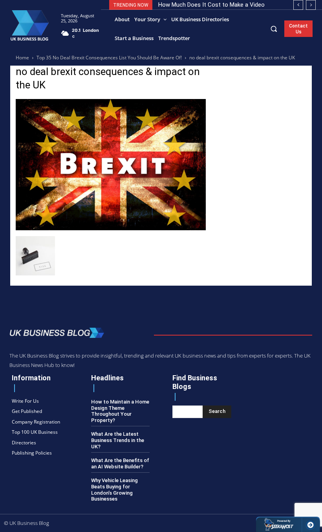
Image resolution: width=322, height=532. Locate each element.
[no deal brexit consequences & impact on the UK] (111, 228)
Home (22, 57)
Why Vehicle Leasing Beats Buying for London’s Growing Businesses (114, 489)
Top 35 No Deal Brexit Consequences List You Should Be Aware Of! (109, 57)
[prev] (298, 5)
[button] (273, 28)
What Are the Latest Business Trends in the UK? (117, 440)
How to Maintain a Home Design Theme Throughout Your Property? (120, 411)
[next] (311, 5)
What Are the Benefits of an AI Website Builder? (120, 463)
